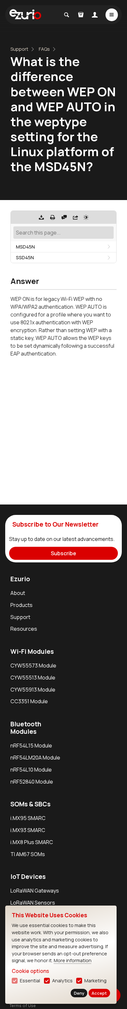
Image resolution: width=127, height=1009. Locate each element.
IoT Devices (28, 876)
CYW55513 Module (32, 677)
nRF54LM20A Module (35, 757)
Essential (30, 980)
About (17, 593)
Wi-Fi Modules (32, 651)
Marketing (95, 980)
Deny (79, 993)
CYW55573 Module (33, 665)
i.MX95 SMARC (28, 818)
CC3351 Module (29, 701)
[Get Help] (64, 217)
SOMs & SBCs (30, 804)
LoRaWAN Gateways (34, 890)
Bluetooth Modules (25, 728)
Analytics (62, 980)
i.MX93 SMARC (27, 830)
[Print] (53, 217)
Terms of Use (22, 1005)
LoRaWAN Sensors (32, 902)
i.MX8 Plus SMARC (31, 842)
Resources (23, 628)
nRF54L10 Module (31, 769)
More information (73, 960)
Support (19, 49)
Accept (99, 993)
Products (21, 605)
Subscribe (63, 553)
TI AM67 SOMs (27, 854)
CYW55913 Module (32, 689)
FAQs (44, 49)
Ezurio (20, 579)
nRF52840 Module (31, 781)
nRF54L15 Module (31, 745)
